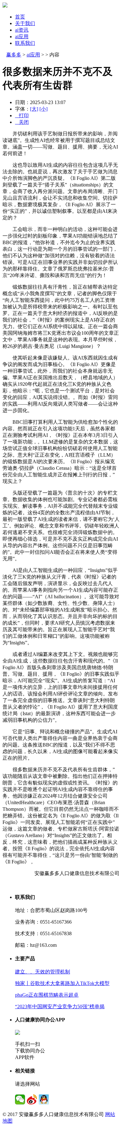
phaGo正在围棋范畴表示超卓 (47, 995)
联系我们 (25, 43)
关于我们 (25, 23)
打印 (22, 115)
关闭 (22, 122)
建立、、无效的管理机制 (42, 971)
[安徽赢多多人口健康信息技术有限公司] (5, 5)
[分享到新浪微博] (32, 1099)
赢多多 (13, 54)
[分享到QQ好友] (44, 1099)
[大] (34, 109)
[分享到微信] (20, 1099)
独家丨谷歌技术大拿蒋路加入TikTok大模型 (62, 983)
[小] (43, 109)
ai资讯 (21, 30)
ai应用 (21, 36)
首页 (20, 16)
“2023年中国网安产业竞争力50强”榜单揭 (59, 1006)
